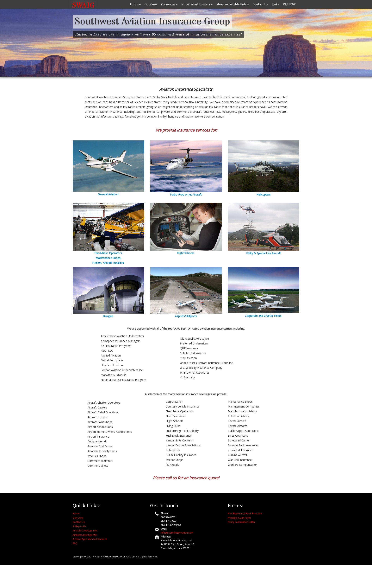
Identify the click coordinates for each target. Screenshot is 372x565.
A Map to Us (79, 526)
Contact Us (260, 4)
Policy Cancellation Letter (241, 522)
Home (76, 513)
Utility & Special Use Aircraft (263, 253)
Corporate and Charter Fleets (263, 316)
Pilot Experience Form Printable (245, 513)
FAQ (75, 543)
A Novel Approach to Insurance (90, 539)
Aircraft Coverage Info (85, 530)
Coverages (168, 4)
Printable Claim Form (239, 517)
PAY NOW (289, 4)
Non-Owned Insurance (197, 4)
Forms (134, 4)
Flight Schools (185, 253)
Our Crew (151, 4)
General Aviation (108, 194)
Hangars (108, 316)
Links (275, 4)
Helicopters (264, 194)
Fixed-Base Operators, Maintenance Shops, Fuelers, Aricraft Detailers (108, 258)
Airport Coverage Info (85, 534)
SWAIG (83, 5)
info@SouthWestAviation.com (177, 532)
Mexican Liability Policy (232, 4)
